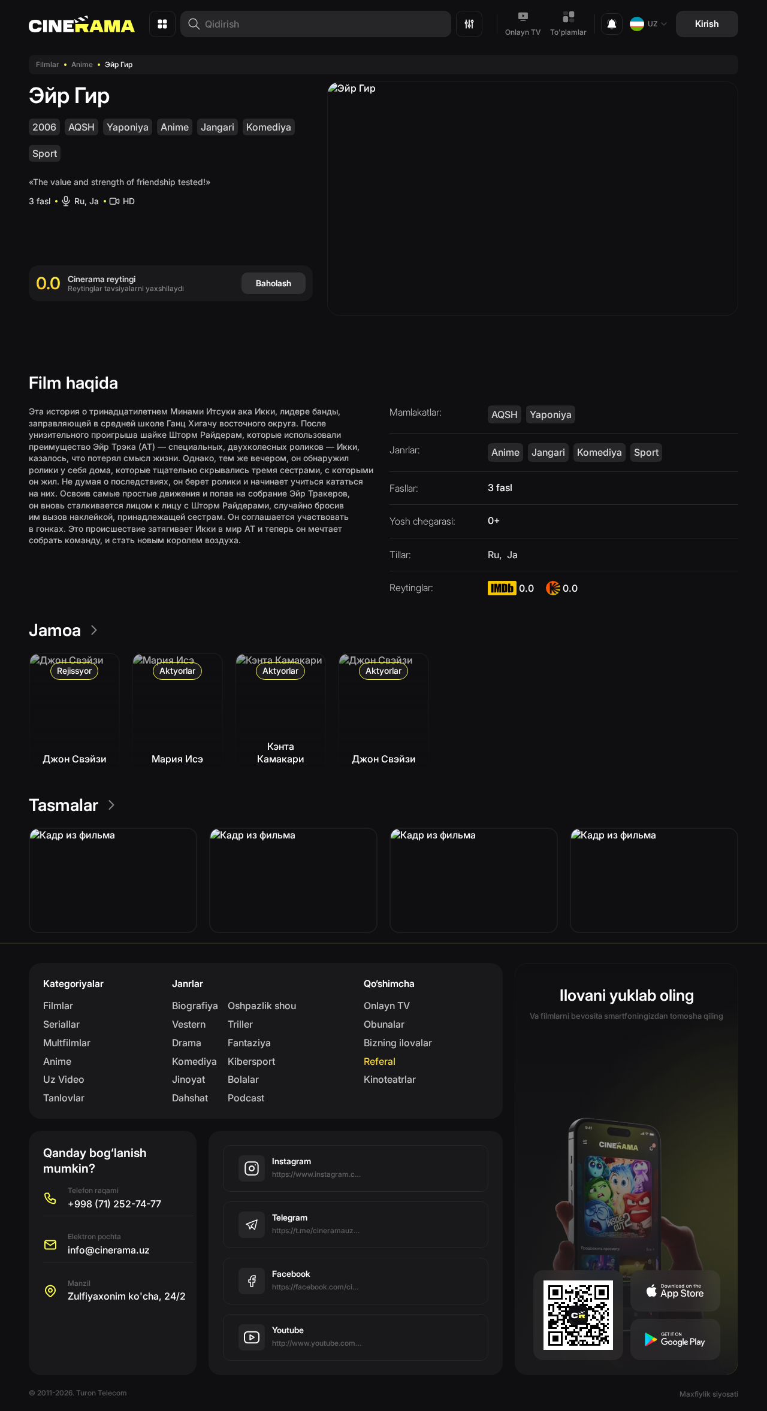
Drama (186, 1043)
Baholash (273, 283)
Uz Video (63, 1079)
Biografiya (195, 1006)
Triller (240, 1024)
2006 (44, 127)
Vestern (189, 1024)
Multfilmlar (66, 1043)
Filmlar (47, 64)
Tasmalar (63, 805)
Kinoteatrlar (390, 1079)
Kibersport (251, 1061)
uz (653, 23)
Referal (379, 1061)
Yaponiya (128, 127)
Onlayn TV (522, 32)
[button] (113, 880)
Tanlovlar (63, 1098)
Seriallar (61, 1024)
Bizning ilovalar (398, 1043)
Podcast (246, 1098)
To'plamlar (568, 32)
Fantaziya (249, 1043)
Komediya (268, 127)
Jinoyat (188, 1079)
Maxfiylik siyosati (709, 1393)
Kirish (707, 23)
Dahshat (190, 1098)
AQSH (81, 127)
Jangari (217, 127)
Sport (44, 153)
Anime (82, 64)
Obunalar (384, 1024)
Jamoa (55, 630)
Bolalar (243, 1079)
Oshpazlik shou (262, 1006)
